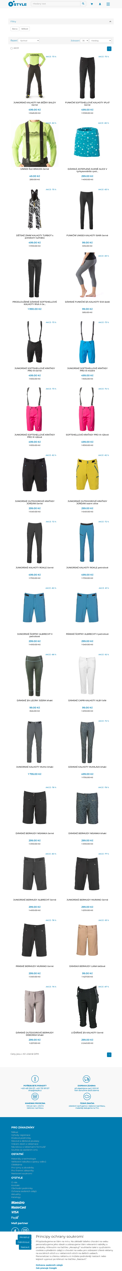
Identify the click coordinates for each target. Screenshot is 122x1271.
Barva (14, 29)
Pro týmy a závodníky (22, 1167)
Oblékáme (16, 1164)
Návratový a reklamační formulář (28, 1147)
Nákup (14, 1132)
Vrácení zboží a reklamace (24, 1144)
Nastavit (25, 1247)
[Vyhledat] (83, 3)
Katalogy (16, 1197)
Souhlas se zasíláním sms (24, 1149)
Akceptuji (24, 1237)
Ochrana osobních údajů (24, 1191)
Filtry (13, 21)
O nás (14, 1182)
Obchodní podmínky (22, 1188)
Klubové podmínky (21, 1138)
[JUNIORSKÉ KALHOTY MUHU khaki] (35, 741)
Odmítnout (23, 1242)
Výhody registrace (20, 1135)
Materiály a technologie (23, 1158)
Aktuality (16, 1194)
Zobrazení (75, 41)
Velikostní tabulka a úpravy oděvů (28, 1161)
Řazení (14, 40)
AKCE (16, 48)
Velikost (24, 29)
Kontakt (15, 1185)
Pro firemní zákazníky (22, 1170)
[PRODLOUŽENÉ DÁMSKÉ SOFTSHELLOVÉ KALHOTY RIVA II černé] (35, 276)
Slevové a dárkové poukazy (25, 1141)
